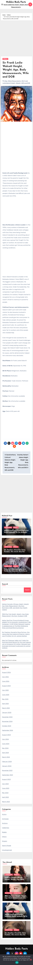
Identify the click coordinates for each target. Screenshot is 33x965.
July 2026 (5, 677)
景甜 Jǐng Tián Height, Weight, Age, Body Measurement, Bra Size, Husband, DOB (16, 897)
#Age (5, 81)
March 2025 (6, 708)
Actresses (5, 819)
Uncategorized (7, 850)
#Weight (18, 83)
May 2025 (5, 699)
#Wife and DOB (25, 83)
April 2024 (5, 752)
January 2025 (6, 712)
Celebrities (8, 527)
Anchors (5, 823)
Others (5, 59)
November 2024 (7, 721)
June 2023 (5, 788)
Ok (17, 962)
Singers (4, 841)
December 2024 (7, 717)
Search (5, 584)
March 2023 (6, 802)
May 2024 (5, 748)
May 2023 (5, 793)
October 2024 (6, 726)
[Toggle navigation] (2, 4)
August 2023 (6, 779)
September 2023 (7, 775)
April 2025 (5, 703)
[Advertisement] (16, 39)
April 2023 (5, 797)
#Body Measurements (14, 81)
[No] (31, 960)
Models (4, 832)
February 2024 (7, 761)
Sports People (6, 845)
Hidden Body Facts (16, 2)
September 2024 (7, 730)
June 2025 (5, 695)
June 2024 (5, 744)
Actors (4, 814)
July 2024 (5, 739)
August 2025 (6, 686)
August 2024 (6, 735)
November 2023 (7, 770)
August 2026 (6, 672)
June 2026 (5, 681)
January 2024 (6, 766)
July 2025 (5, 690)
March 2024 (6, 757)
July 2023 (5, 784)
